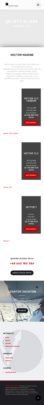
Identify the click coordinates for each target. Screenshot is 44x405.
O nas (7, 337)
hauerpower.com (25, 389)
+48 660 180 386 (22, 263)
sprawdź (22, 310)
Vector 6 (8, 361)
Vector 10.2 (9, 358)
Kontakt (8, 343)
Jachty (21, 26)
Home (15, 26)
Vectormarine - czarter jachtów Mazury (17, 391)
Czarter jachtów (10, 372)
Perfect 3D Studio (23, 394)
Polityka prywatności (12, 346)
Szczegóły (31, 123)
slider (28, 26)
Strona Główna (11, 5)
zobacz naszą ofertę (22, 273)
